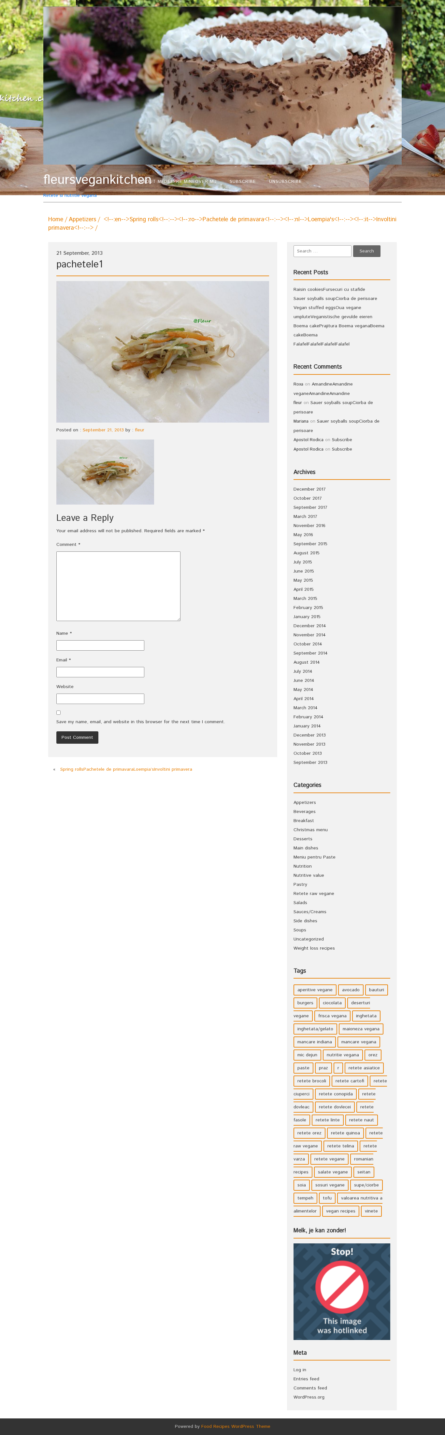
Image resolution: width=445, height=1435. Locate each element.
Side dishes (305, 921)
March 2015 (305, 598)
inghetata (366, 1016)
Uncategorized (309, 939)
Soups (300, 930)
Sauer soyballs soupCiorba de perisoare (335, 298)
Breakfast (304, 821)
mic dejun (307, 1055)
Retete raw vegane (314, 893)
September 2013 (310, 762)
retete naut (361, 1120)
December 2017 (310, 489)
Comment (68, 544)
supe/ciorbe (366, 1185)
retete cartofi (350, 1081)
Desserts (303, 839)
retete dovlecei (335, 1107)
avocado (351, 990)
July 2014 (303, 671)
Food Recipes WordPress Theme (235, 1426)
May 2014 (303, 689)
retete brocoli (311, 1081)
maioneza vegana (361, 1029)
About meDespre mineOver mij (178, 182)
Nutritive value (309, 875)
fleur (139, 430)
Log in (300, 1370)
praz (323, 1068)
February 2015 (308, 607)
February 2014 (308, 717)
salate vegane (333, 1172)
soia (301, 1185)
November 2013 (309, 744)
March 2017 (305, 516)
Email (63, 660)
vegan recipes (340, 1211)
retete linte (328, 1120)
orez (373, 1055)
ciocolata (332, 1003)
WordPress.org (309, 1397)
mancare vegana (358, 1042)
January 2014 (307, 726)
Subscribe (243, 182)
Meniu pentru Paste (315, 857)
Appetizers (82, 219)
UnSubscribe (285, 182)
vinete (371, 1211)
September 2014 (311, 653)
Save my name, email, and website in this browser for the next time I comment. (140, 722)
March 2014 (306, 708)
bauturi (376, 990)
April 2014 (304, 699)
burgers (305, 1003)
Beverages (305, 811)
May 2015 (303, 580)
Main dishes (306, 848)
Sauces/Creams (310, 912)
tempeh (305, 1198)
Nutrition (303, 866)
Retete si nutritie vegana (88, 185)
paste (303, 1068)
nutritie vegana (343, 1055)
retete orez (309, 1133)
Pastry (300, 884)
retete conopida (336, 1094)
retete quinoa (345, 1133)
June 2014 (304, 680)
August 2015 (307, 553)
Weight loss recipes (314, 948)
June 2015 (304, 571)
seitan (363, 1172)
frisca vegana (332, 1016)
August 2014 (307, 662)
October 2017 (308, 498)
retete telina (340, 1146)
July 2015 (303, 562)
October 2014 (308, 644)
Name (64, 633)
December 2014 (310, 626)
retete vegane (329, 1159)
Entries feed (306, 1379)
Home (55, 219)
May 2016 (303, 535)
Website (65, 687)
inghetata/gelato (315, 1029)
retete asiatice (364, 1068)
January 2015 (307, 617)
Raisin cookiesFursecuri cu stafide (329, 289)
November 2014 (310, 635)
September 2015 (310, 544)
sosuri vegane (330, 1185)
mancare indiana (314, 1042)
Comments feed (310, 1388)
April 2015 (304, 589)
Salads (300, 903)
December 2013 (310, 735)
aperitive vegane (315, 990)
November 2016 (309, 525)
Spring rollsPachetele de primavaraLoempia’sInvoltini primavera (126, 769)
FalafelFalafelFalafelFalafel (322, 344)
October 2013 (308, 753)
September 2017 (310, 507)
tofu (327, 1198)
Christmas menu (311, 830)
